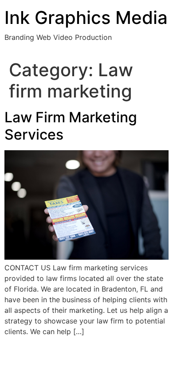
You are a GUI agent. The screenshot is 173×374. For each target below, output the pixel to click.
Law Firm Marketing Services (70, 126)
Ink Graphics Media (86, 17)
